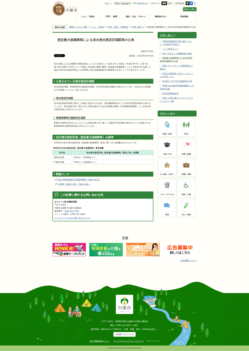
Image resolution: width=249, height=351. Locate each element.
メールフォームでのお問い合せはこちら (72, 218)
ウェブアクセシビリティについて (128, 341)
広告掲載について (188, 260)
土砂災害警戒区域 (170, 93)
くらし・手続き (88, 16)
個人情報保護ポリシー (100, 341)
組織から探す (190, 9)
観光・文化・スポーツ (136, 16)
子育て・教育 (111, 16)
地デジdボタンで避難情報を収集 (177, 53)
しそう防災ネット (170, 49)
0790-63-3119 (71, 211)
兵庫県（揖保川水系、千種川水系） (74, 184)
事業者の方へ (161, 16)
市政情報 (184, 16)
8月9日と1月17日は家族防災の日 (177, 81)
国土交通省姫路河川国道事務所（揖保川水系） (79, 179)
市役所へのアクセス (125, 334)
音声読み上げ (142, 3)
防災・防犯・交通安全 (118, 27)
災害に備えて (138, 27)
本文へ (107, 3)
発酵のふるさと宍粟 (78, 27)
